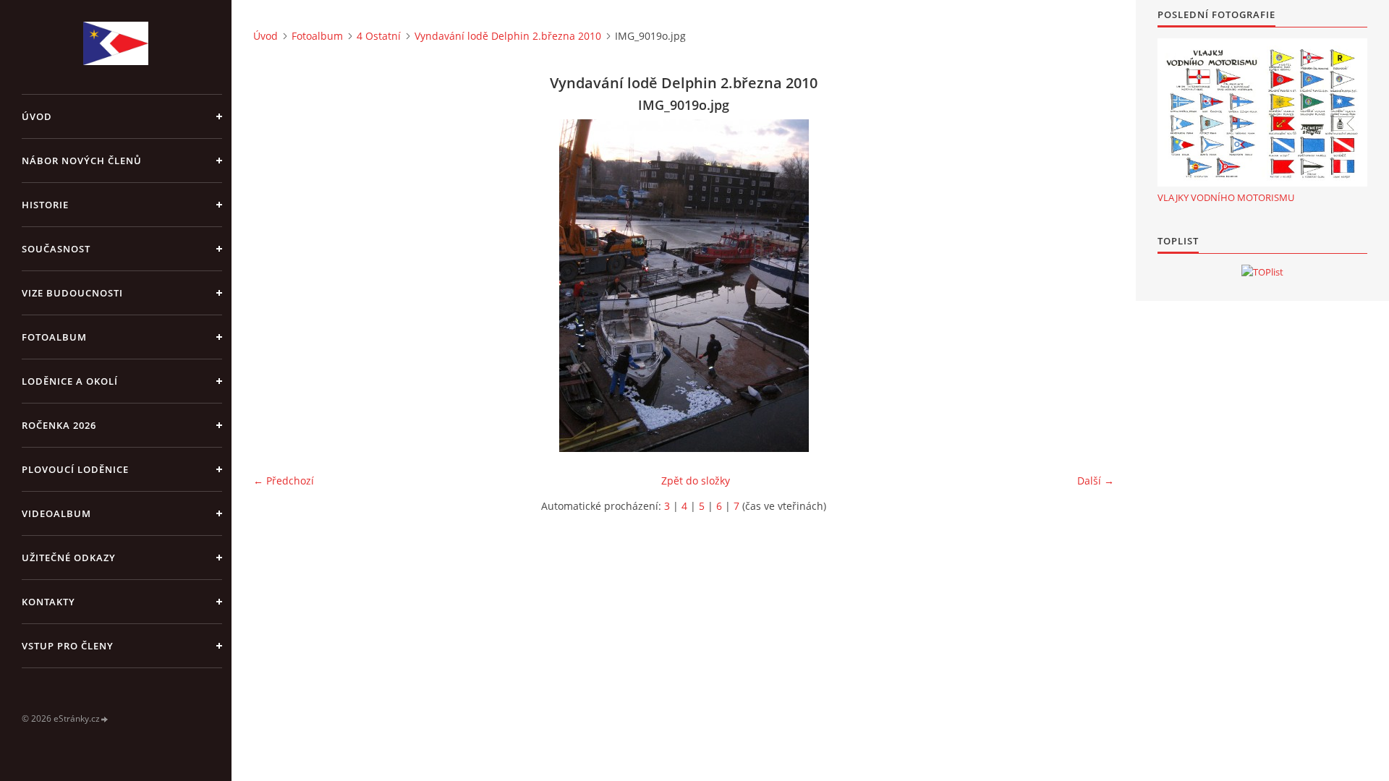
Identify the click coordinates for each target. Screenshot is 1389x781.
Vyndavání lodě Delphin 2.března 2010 (508, 36)
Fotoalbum (54, 336)
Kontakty (48, 601)
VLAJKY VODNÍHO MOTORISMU (1226, 197)
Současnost (56, 248)
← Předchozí (283, 480)
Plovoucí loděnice (75, 469)
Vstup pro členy (68, 645)
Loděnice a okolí (70, 381)
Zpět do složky (695, 480)
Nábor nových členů (82, 160)
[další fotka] (1090, 285)
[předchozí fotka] (276, 285)
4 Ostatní (379, 36)
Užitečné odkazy (69, 557)
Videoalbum (56, 513)
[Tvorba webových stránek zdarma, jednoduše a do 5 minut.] (105, 719)
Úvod (37, 116)
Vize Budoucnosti (72, 292)
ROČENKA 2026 (59, 425)
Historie (45, 204)
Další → (1095, 480)
